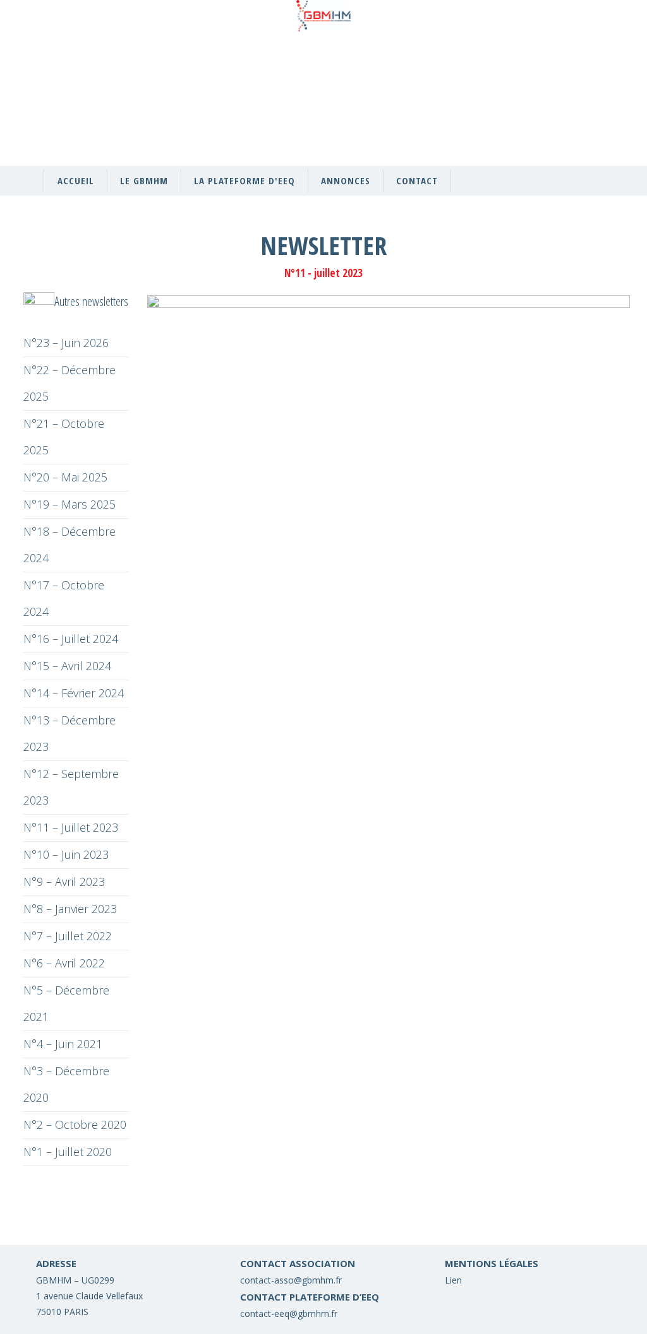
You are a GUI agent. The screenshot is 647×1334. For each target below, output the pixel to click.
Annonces (345, 180)
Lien (453, 1280)
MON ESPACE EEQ (527, 63)
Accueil (75, 180)
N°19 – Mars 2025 (69, 504)
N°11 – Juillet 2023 (70, 827)
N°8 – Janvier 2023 (70, 908)
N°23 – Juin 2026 (66, 342)
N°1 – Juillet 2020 (67, 1151)
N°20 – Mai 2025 (65, 477)
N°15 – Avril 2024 (67, 665)
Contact (417, 180)
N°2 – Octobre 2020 (74, 1124)
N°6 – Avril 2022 (64, 963)
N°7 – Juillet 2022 (67, 935)
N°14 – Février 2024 (73, 692)
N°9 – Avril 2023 (64, 881)
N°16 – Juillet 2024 (70, 638)
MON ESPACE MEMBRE (527, 95)
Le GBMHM (144, 180)
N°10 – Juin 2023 (66, 854)
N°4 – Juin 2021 (62, 1043)
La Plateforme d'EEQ (244, 180)
